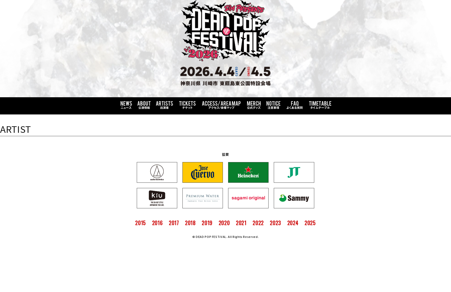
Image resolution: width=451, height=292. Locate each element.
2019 (207, 223)
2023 (275, 223)
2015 (140, 223)
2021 (241, 223)
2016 (157, 223)
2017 (174, 223)
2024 (293, 223)
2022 (258, 223)
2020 (224, 223)
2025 (310, 223)
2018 (190, 223)
